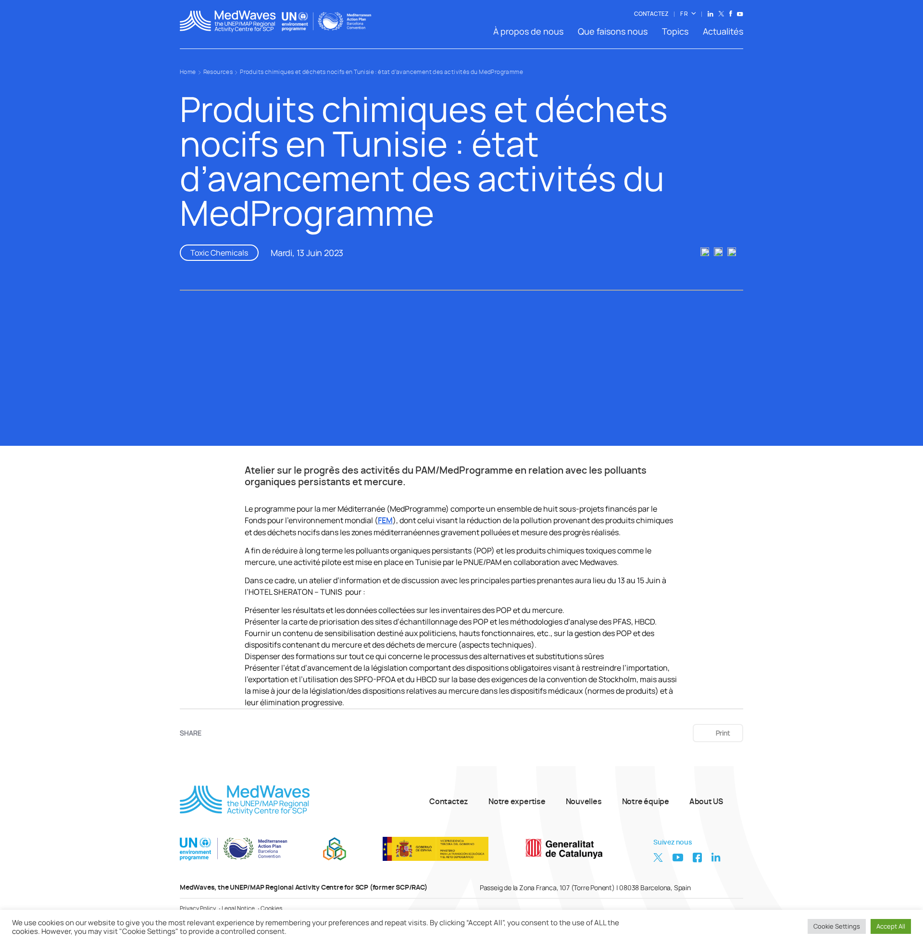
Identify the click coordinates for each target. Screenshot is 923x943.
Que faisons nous (613, 31)
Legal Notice (238, 908)
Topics (675, 31)
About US (706, 802)
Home (188, 72)
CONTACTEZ (651, 14)
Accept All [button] (890, 926)
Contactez (448, 802)
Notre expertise (517, 802)
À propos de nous (528, 31)
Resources (218, 72)
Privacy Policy (198, 908)
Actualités (723, 31)
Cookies (271, 908)
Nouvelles (584, 802)
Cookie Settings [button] (836, 926)
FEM (385, 521)
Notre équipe (645, 802)
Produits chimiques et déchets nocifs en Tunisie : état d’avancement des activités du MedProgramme (381, 72)
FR (684, 14)
